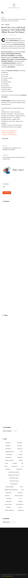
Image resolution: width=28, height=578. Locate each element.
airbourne (8, 442)
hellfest (21, 460)
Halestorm (20, 457)
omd (22, 489)
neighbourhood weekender (11, 489)
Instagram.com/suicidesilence (9, 134)
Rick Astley (9, 498)
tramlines (8, 507)
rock (21, 498)
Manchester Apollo (13, 478)
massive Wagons (9, 486)
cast (21, 451)
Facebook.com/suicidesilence (9, 131)
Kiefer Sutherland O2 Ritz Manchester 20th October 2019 (14, 158)
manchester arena (14, 481)
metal (21, 486)
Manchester (19, 469)
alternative (19, 442)
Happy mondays (9, 460)
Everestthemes (9, 576)
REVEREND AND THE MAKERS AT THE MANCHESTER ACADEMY (12, 149)
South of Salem (8, 504)
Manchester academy (14, 472)
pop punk (20, 492)
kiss (22, 463)
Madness (8, 469)
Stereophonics (19, 504)
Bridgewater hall (10, 451)
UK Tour (20, 507)
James (6, 463)
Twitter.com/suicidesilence (8, 132)
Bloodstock (8, 448)
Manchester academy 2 (14, 475)
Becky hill (8, 445)
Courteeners (9, 454)
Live (22, 466)
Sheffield (20, 501)
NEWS (2, 24)
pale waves (8, 492)
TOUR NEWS (7, 24)
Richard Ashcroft (19, 495)
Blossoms (20, 448)
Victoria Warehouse (9, 510)
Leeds (6, 466)
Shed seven (8, 501)
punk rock (7, 495)
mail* (4, 186)
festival (20, 454)
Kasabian (15, 463)
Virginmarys (21, 510)
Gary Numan (8, 457)
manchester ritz (14, 484)
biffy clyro (19, 445)
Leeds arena (15, 466)
